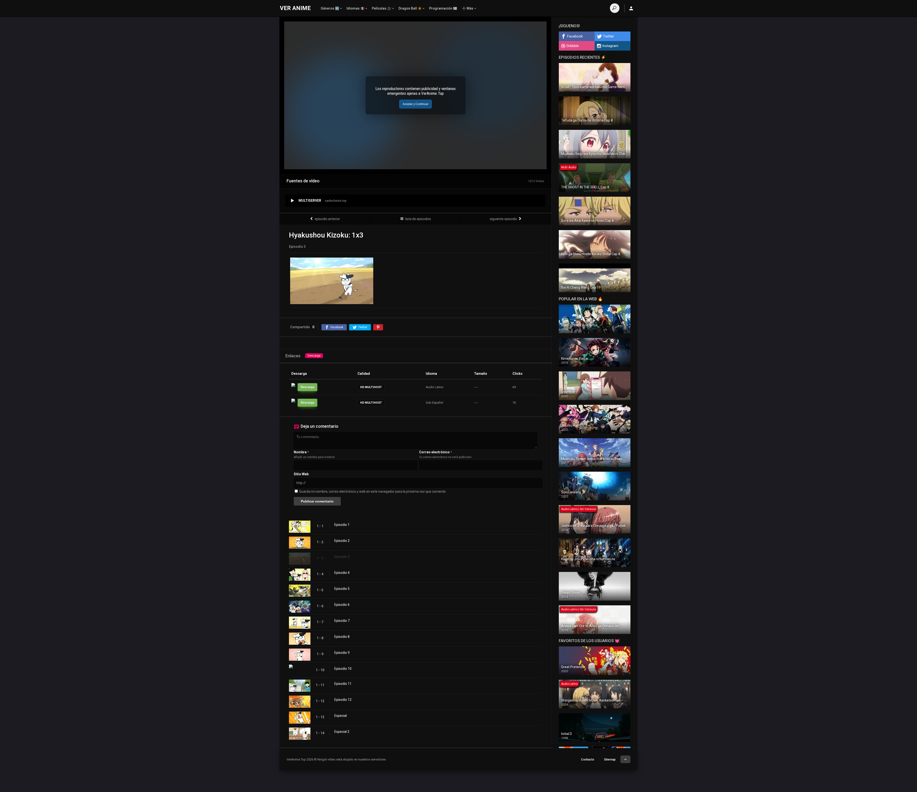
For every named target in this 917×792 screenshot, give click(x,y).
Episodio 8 (342, 637)
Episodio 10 (343, 669)
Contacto (587, 759)
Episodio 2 (342, 541)
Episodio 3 (342, 557)
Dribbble (572, 46)
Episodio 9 (342, 653)
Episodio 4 (342, 573)
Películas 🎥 (381, 8)
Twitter (608, 36)
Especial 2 (341, 732)
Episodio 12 (343, 700)
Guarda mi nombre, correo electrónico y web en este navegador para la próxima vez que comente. (372, 491)
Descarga (314, 355)
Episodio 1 (342, 525)
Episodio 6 (342, 605)
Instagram (610, 46)
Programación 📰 (443, 8)
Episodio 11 (343, 684)
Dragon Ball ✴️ (410, 8)
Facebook (575, 36)
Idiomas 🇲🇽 (355, 8)
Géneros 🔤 (330, 8)
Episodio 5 (342, 589)
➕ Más (467, 8)
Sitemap (610, 759)
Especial (340, 716)
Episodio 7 (342, 621)
